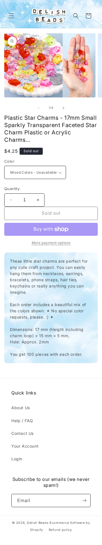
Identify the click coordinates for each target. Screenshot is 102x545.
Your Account (25, 446)
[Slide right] (63, 108)
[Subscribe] (84, 500)
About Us (20, 407)
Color (9, 161)
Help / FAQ (22, 420)
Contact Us (22, 433)
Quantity (12, 188)
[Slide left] (38, 108)
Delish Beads (37, 523)
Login (16, 458)
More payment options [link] (51, 243)
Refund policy (60, 530)
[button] (11, 16)
